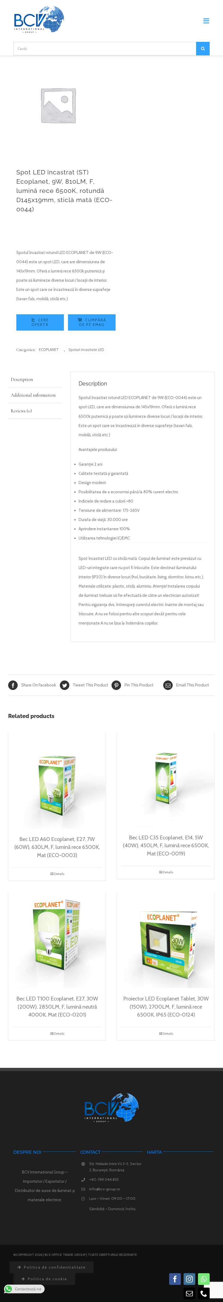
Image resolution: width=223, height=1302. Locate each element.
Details (59, 874)
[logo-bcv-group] (39, 7)
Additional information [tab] (33, 395)
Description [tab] (22, 379)
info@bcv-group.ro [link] (104, 1189)
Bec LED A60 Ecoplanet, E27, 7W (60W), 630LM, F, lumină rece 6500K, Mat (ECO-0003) (57, 847)
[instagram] (189, 1279)
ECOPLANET (49, 349)
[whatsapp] (204, 1279)
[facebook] (175, 1279)
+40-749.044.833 (104, 1179)
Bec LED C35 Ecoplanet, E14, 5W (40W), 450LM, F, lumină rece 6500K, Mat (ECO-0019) (166, 845)
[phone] (204, 1293)
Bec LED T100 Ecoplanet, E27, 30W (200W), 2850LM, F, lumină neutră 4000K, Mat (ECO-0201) (57, 1006)
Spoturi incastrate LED (86, 349)
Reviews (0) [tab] (21, 411)
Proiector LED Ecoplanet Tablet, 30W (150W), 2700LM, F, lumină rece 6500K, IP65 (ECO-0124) (166, 1006)
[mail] (189, 1293)
